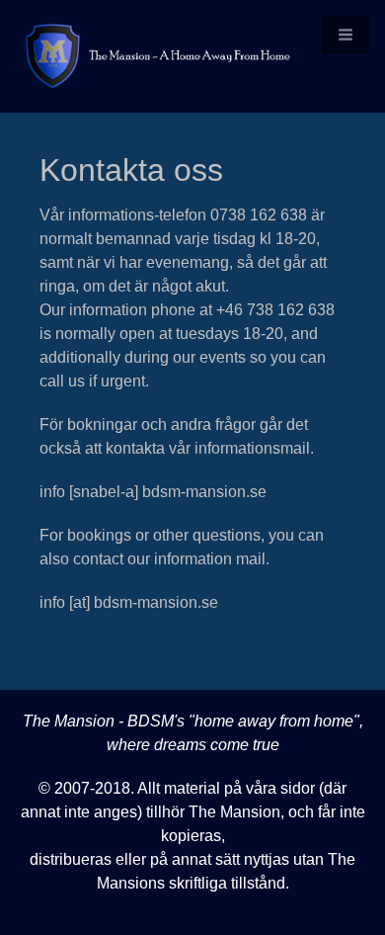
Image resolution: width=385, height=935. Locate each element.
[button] (345, 35)
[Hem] (192, 56)
